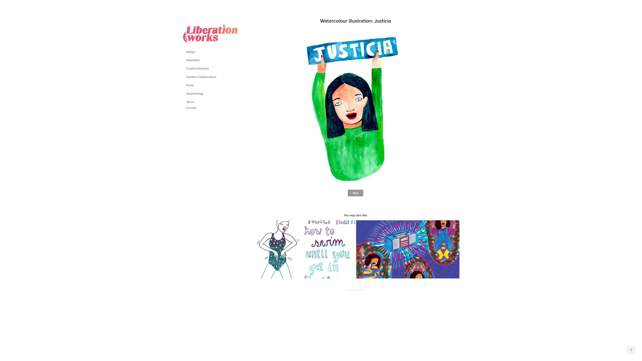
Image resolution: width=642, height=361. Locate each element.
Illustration (193, 60)
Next (355, 193)
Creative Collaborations (201, 77)
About (190, 102)
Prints (190, 85)
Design (190, 52)
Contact (191, 108)
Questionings (194, 94)
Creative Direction (197, 69)
